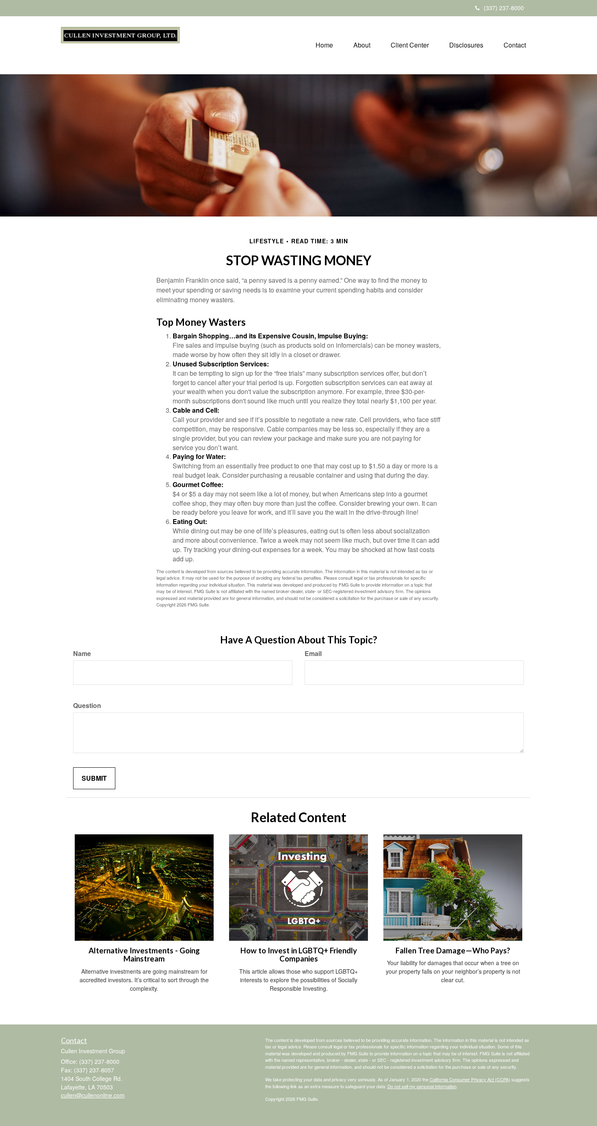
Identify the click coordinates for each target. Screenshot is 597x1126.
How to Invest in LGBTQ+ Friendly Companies (298, 955)
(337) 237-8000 (504, 8)
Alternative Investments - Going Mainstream (144, 955)
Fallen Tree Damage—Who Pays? (453, 950)
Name (82, 653)
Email (313, 653)
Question (87, 705)
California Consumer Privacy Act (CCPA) (470, 1079)
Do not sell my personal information (421, 1086)
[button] (362, 45)
